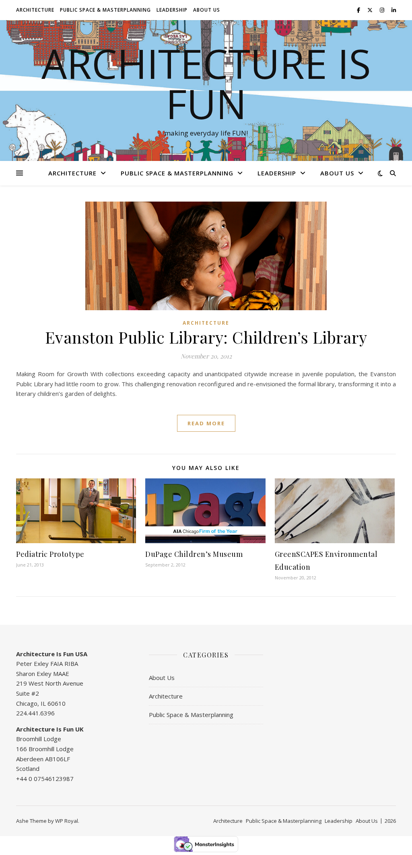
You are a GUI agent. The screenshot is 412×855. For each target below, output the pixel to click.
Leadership (172, 9)
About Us (206, 9)
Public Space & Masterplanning (105, 9)
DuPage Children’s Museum (194, 554)
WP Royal (66, 820)
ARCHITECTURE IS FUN (206, 83)
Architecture (35, 9)
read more (206, 423)
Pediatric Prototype (50, 554)
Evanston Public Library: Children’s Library (206, 337)
